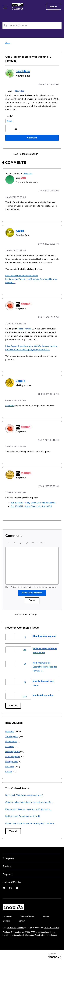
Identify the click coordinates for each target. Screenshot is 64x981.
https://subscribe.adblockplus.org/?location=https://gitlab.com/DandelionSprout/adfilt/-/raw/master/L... (32, 281)
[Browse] (5, 7)
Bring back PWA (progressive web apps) (25, 803)
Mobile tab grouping (43, 703)
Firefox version (26, 331)
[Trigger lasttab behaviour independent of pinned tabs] (44, 153)
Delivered (10, 775)
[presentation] (8, 548)
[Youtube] (16, 900)
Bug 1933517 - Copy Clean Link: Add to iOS (32, 511)
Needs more (11, 750)
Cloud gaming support (45, 644)
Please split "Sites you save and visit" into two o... (30, 817)
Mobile (10, 121)
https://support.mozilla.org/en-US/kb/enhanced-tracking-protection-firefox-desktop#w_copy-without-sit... (29, 352)
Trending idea (12, 745)
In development (13, 765)
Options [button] (60, 43)
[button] (8, 128)
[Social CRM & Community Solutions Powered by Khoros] (54, 974)
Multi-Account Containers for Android (24, 824)
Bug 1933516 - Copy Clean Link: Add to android (34, 507)
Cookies (22, 933)
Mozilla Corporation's (16, 940)
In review (9, 755)
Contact (38, 933)
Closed (8, 780)
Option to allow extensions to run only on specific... (31, 810)
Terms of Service (29, 929)
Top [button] (4, 974)
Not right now (12, 770)
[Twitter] (4, 900)
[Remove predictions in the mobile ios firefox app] (49, 153)
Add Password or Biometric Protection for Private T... (44, 675)
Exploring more (12, 760)
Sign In (53, 6)
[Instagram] (10, 900)
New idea (20, 90)
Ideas (7, 43)
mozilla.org (8, 929)
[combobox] (32, 25)
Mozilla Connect (18, 6)
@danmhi (9, 411)
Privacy (6, 933)
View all (13, 714)
